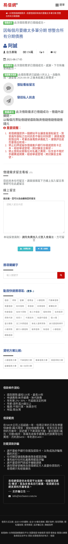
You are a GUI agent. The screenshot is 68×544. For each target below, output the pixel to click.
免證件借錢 (42, 318)
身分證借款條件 (56, 324)
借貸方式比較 (8, 522)
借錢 (7, 300)
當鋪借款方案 (11, 366)
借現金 (30, 300)
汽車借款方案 (26, 360)
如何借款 (20, 306)
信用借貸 (59, 312)
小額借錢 (57, 329)
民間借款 (41, 306)
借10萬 (54, 318)
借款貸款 (47, 312)
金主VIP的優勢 (21, 522)
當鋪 (22, 300)
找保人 (19, 318)
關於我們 (50, 522)
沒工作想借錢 (22, 324)
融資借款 (36, 329)
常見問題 (59, 522)
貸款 (14, 300)
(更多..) (30, 291)
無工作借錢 (35, 312)
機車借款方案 (42, 360)
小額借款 (41, 300)
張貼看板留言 (26, 84)
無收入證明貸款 (39, 324)
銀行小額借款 (22, 329)
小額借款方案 (11, 360)
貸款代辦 (9, 318)
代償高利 (30, 318)
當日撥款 (9, 324)
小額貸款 (9, 329)
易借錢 (31, 306)
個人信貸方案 (26, 366)
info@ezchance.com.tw (24, 496)
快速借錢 (9, 312)
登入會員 (46, 237)
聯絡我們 (49, 525)
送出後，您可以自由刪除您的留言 (19, 198)
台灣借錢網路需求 (17, 13)
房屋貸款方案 (57, 360)
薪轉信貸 (53, 306)
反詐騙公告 (19, 491)
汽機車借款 (53, 300)
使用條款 (28, 525)
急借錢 (46, 329)
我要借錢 (9, 306)
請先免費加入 (30, 237)
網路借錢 (9, 335)
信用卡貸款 (21, 312)
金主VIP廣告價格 (37, 522)
